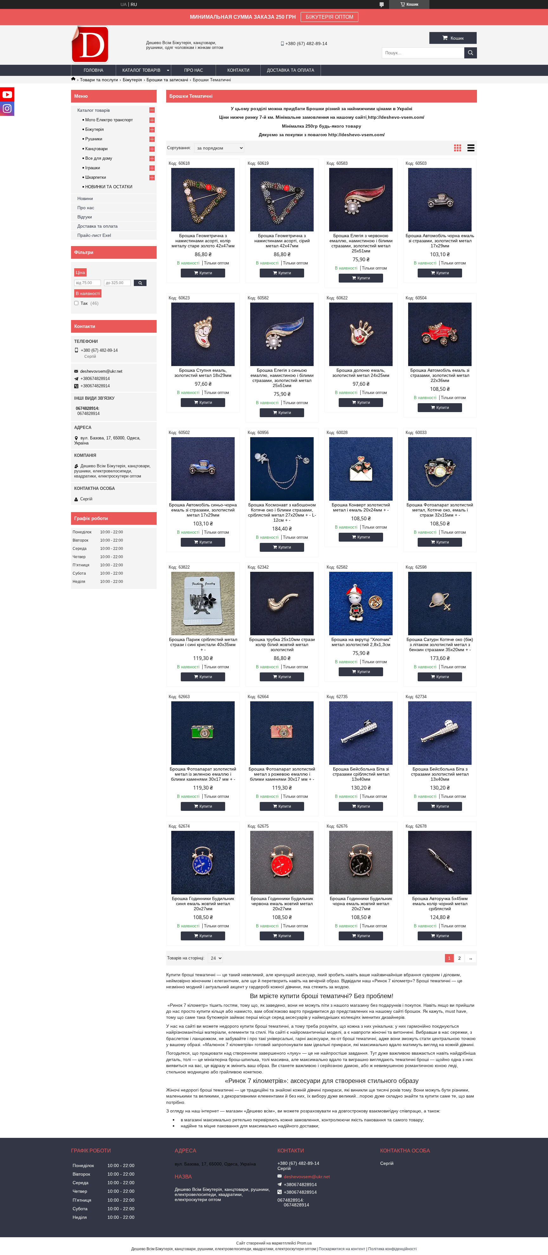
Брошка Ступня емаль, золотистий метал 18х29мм (203, 373)
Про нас (193, 70)
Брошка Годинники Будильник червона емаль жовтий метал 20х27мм (282, 903)
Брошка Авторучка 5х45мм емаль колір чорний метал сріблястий (440, 903)
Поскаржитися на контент (342, 1249)
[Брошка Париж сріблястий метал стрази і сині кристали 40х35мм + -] (203, 603)
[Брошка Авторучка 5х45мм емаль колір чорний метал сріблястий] (440, 862)
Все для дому (98, 158)
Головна (93, 70)
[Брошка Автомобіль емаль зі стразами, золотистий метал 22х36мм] (440, 334)
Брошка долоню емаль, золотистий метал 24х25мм (360, 373)
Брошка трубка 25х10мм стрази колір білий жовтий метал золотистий (282, 644)
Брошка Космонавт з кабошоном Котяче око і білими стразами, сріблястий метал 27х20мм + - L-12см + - (282, 512)
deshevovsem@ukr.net (101, 371)
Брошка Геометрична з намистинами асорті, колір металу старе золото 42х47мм (203, 240)
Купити (205, 273)
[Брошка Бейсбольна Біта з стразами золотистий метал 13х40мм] (440, 733)
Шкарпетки (95, 177)
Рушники (93, 139)
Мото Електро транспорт (109, 119)
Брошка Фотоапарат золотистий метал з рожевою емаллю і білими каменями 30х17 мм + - (282, 774)
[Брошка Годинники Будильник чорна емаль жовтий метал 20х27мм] (361, 862)
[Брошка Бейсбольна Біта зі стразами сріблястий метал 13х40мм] (361, 733)
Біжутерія (132, 79)
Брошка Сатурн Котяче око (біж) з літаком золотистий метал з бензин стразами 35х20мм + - (440, 644)
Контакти (238, 70)
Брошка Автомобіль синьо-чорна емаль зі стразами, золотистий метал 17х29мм (203, 509)
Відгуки (84, 216)
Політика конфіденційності (392, 1249)
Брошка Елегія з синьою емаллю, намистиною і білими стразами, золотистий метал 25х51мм (282, 378)
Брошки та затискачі (167, 79)
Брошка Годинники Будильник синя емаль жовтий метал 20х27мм (203, 903)
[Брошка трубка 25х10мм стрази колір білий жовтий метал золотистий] (282, 603)
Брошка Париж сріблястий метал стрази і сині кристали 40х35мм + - (203, 644)
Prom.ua (304, 1243)
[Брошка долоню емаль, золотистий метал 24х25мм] (361, 334)
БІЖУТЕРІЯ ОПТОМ (329, 17)
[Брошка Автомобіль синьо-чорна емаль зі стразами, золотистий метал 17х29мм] (203, 469)
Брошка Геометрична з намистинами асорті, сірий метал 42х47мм (282, 240)
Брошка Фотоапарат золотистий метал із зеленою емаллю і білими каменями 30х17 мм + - (203, 774)
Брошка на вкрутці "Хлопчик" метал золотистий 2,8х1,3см (361, 642)
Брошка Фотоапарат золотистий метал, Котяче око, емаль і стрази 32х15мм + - (440, 509)
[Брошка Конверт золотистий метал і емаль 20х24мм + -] (361, 469)
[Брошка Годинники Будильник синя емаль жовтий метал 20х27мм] (203, 862)
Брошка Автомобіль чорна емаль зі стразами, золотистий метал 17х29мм (440, 240)
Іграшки (92, 167)
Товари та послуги (99, 79)
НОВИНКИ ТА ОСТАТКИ (108, 186)
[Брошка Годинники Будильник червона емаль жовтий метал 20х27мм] (282, 862)
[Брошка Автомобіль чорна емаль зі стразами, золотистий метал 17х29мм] (440, 199)
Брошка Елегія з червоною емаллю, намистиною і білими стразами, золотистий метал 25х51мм (361, 243)
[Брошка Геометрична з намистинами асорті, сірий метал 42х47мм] (282, 199)
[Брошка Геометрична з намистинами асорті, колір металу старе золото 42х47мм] (203, 199)
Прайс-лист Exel (94, 235)
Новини (85, 198)
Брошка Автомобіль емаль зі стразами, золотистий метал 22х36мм (439, 375)
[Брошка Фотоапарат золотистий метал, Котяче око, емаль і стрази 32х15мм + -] (440, 469)
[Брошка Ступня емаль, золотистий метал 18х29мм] (203, 334)
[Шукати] (470, 52)
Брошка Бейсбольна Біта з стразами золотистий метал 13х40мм (440, 774)
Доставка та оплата (290, 70)
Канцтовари (96, 148)
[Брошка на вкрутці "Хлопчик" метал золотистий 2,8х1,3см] (361, 603)
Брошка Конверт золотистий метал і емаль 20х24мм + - (361, 507)
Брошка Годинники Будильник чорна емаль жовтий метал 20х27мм (361, 903)
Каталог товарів (141, 70)
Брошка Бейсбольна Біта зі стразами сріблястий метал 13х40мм (361, 774)
